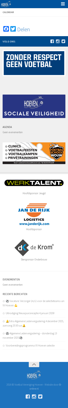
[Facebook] (52, 41)
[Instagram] (58, 41)
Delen (23, 29)
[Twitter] (63, 41)
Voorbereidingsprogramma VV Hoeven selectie (30, 345)
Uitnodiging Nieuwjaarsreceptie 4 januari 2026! (30, 313)
